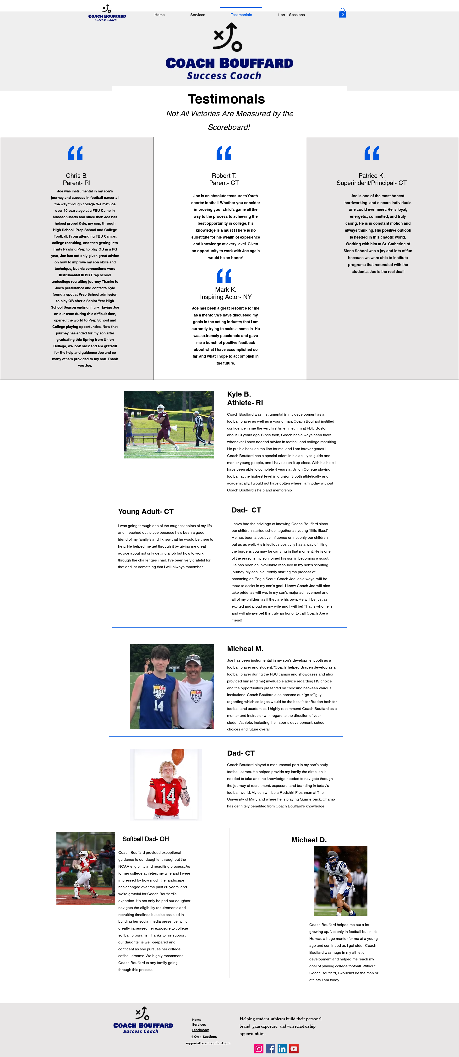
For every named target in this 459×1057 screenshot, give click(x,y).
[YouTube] (294, 1048)
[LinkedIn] (282, 1048)
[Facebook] (270, 1048)
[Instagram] (258, 1048)
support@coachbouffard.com (208, 1043)
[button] (343, 13)
